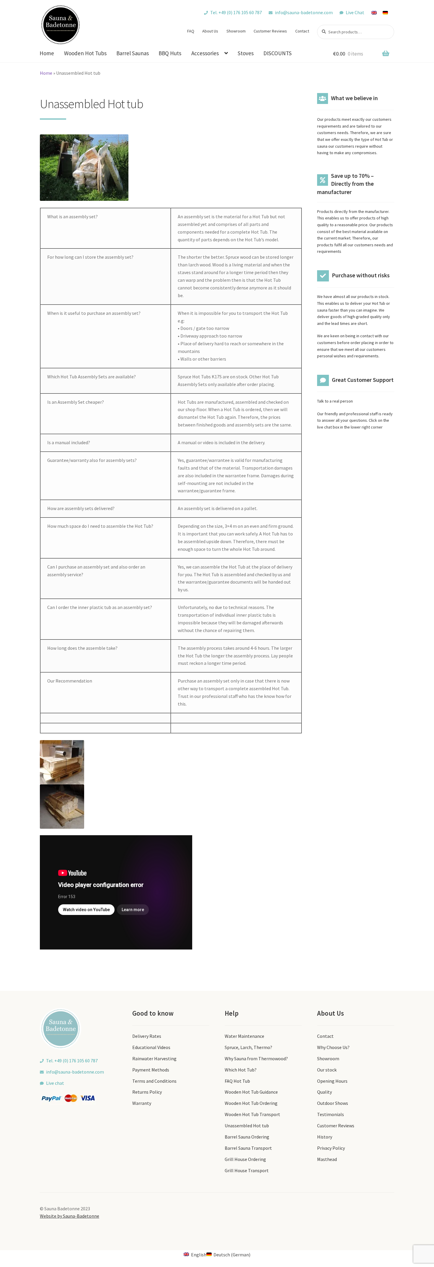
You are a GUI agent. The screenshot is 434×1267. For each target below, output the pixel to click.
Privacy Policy (331, 1148)
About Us (210, 31)
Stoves (246, 53)
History (324, 1137)
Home (47, 53)
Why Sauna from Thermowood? (256, 1058)
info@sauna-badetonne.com (304, 12)
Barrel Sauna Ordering (247, 1137)
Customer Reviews (270, 31)
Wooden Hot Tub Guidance (251, 1092)
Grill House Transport (247, 1170)
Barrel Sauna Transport (248, 1148)
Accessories (205, 53)
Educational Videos (151, 1047)
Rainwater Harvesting (154, 1058)
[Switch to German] (388, 12)
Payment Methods (150, 1070)
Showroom (236, 31)
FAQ (190, 31)
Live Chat (355, 12)
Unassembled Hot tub (247, 1125)
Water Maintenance (244, 1036)
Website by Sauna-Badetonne (69, 1216)
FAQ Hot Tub (237, 1081)
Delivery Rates (146, 1036)
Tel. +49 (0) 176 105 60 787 (236, 12)
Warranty (141, 1103)
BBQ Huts (170, 53)
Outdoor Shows (332, 1103)
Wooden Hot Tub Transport (252, 1114)
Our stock (327, 1070)
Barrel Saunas (132, 53)
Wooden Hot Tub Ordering (251, 1103)
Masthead (327, 1159)
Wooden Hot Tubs (85, 53)
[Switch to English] (377, 12)
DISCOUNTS (277, 53)
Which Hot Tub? (241, 1070)
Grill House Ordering (245, 1159)
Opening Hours (332, 1081)
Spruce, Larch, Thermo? (248, 1047)
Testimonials (330, 1114)
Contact (302, 31)
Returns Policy (147, 1092)
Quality (324, 1092)
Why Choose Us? (333, 1047)
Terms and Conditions (154, 1081)
